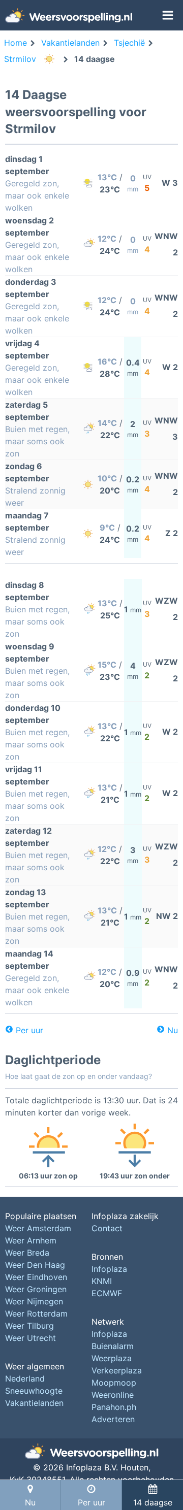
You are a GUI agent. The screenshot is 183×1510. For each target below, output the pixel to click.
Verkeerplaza (117, 1370)
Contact (107, 1228)
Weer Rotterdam (36, 1313)
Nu (172, 1030)
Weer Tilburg (29, 1326)
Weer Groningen (36, 1289)
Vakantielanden (34, 1403)
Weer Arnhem (30, 1240)
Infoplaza (109, 1269)
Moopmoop (114, 1382)
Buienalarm (113, 1346)
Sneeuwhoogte (34, 1391)
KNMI (102, 1281)
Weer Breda (27, 1253)
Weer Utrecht (30, 1338)
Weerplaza (112, 1358)
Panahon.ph (114, 1407)
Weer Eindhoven (36, 1277)
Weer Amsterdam (38, 1228)
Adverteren (113, 1419)
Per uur (29, 1030)
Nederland (25, 1378)
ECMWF (107, 1293)
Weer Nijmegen (34, 1301)
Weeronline (113, 1395)
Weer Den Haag (35, 1265)
